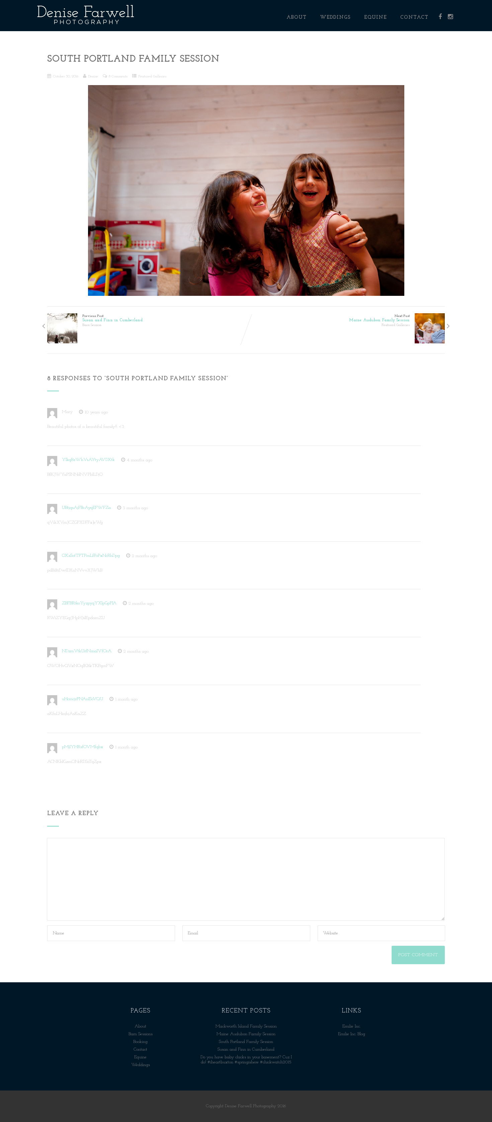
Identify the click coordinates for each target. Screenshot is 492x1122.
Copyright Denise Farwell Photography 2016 (246, 1106)
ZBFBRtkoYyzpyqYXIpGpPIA (89, 603)
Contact (414, 17)
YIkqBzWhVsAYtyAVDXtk (88, 459)
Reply (125, 412)
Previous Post (112, 318)
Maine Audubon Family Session (246, 1034)
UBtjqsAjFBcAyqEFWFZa (86, 507)
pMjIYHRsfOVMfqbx (82, 746)
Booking (140, 1041)
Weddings (335, 17)
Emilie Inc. (351, 1026)
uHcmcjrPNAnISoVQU (82, 699)
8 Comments (118, 76)
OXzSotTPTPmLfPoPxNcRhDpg (91, 555)
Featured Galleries (152, 76)
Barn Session (91, 325)
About (296, 17)
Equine (375, 17)
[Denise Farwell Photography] (86, 28)
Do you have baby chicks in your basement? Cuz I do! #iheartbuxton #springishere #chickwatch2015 (246, 1060)
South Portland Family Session (246, 1041)
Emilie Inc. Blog (351, 1034)
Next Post (379, 318)
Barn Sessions (141, 1034)
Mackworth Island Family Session (246, 1026)
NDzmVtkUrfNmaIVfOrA (86, 651)
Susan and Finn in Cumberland (246, 1049)
